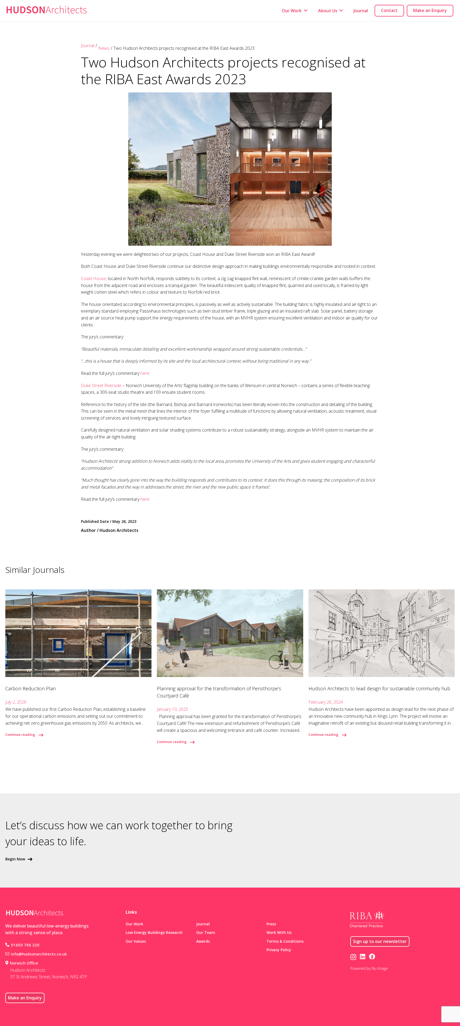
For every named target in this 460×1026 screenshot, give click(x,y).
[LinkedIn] (362, 957)
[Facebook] (372, 957)
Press (271, 923)
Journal (87, 45)
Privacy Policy (278, 949)
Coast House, (94, 278)
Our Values (136, 941)
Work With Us (278, 932)
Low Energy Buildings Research (154, 932)
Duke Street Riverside (101, 385)
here (145, 373)
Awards (203, 941)
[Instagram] (353, 957)
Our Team (205, 932)
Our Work (134, 923)
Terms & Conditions (284, 941)
